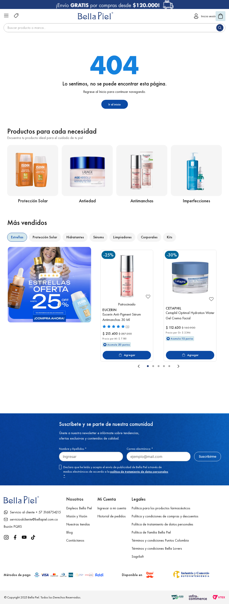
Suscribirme (207, 456)
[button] (148, 366)
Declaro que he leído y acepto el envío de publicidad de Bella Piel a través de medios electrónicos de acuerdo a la (115, 471)
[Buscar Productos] (220, 27)
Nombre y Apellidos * (73, 449)
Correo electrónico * (140, 449)
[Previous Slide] (119, 366)
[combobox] (114, 27)
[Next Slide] (198, 366)
